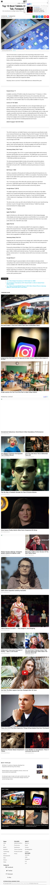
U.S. (26, 863)
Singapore (27, 859)
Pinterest (10, 874)
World (4, 847)
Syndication (17, 847)
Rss (9, 877)
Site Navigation (28, 849)
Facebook (10, 867)
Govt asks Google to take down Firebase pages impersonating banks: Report (20, 325)
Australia (27, 855)
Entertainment (6, 855)
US (4, 845)
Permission (17, 845)
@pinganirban (12, 16)
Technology (6, 851)
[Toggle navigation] (2, 1)
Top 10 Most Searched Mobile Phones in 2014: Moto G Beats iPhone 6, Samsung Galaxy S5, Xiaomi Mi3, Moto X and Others (26, 286)
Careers (27, 847)
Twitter (9, 870)
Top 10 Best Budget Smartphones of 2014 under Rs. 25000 (21, 281)
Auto (4, 857)
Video (4, 862)
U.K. (26, 861)
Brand (26, 845)
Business (5, 849)
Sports (5, 853)
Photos (5, 859)
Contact (27, 851)
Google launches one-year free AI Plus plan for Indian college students (19, 392)
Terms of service (18, 849)
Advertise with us (18, 843)
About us (27, 843)
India (4, 843)
